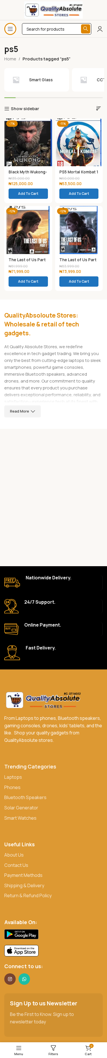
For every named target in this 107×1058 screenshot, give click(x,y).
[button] (28, 194)
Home (10, 59)
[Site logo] (53, 10)
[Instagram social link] (10, 979)
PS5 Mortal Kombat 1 (78, 172)
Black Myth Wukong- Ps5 (28, 174)
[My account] (100, 29)
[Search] (85, 28)
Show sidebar (25, 108)
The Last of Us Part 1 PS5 (27, 262)
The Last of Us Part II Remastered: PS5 (77, 262)
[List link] (53, 777)
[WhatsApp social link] (24, 979)
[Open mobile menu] (10, 29)
